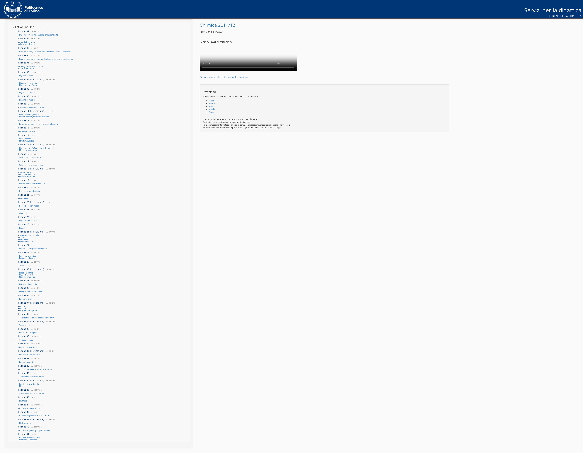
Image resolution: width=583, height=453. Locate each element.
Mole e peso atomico (28, 150)
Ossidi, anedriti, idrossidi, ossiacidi (34, 116)
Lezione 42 (23, 365)
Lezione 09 (23, 96)
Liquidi (22, 228)
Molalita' (23, 308)
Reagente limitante (27, 174)
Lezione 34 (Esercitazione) (31, 302)
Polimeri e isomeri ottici (29, 437)
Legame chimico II (27, 92)
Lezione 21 (23, 194)
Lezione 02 (23, 38)
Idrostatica (24, 237)
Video (211, 100)
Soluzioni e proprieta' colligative (33, 248)
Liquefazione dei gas (28, 220)
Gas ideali (23, 198)
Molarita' (23, 306)
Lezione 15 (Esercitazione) (31, 144)
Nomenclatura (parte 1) (29, 85)
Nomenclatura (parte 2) (29, 114)
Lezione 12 (23, 120)
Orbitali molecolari (27, 131)
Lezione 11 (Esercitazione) (31, 110)
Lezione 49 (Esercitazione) (31, 419)
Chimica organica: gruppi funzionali (34, 430)
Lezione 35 (23, 314)
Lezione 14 (23, 135)
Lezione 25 (23, 224)
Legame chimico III (27, 100)
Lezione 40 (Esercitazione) (31, 350)
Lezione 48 (23, 411)
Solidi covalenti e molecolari (31, 165)
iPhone (212, 103)
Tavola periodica (26, 68)
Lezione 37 (23, 328)
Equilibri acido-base (27, 362)
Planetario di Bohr (27, 44)
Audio (211, 112)
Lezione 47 (23, 404)
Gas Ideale (23, 239)
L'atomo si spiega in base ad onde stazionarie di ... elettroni (45, 51)
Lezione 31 (23, 280)
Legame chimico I (26, 75)
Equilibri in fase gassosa (29, 354)
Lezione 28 (23, 252)
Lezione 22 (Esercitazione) (31, 202)
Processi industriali (27, 258)
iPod (211, 106)
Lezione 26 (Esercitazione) (31, 231)
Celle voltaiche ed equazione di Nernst (35, 369)
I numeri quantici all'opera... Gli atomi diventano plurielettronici (46, 59)
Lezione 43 (23, 373)
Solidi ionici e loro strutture (31, 157)
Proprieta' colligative (28, 310)
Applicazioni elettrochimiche (31, 376)
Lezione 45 (23, 389)
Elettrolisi (23, 401)
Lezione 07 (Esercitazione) (31, 79)
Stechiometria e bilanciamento (32, 183)
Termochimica (25, 265)
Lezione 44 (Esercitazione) (31, 380)
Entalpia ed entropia (28, 284)
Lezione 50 (23, 426)
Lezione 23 (23, 209)
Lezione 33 (23, 295)
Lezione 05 (23, 62)
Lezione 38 (23, 336)
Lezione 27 (23, 245)
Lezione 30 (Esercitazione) (31, 269)
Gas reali (23, 213)
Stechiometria (25, 172)
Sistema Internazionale (29, 235)
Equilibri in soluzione (28, 347)
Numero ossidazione (28, 83)
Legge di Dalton (26, 275)
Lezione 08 (23, 88)
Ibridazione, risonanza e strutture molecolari (38, 124)
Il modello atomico (27, 42)
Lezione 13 (23, 127)
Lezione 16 (23, 153)
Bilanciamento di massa (29, 191)
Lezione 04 (23, 55)
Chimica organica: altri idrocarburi (34, 415)
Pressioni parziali (26, 273)
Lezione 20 (23, 187)
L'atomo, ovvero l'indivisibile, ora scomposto (38, 35)
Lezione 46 (23, 397)
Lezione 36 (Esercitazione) (31, 321)
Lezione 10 (23, 103)
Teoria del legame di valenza (31, 107)
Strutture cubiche (26, 141)
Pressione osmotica (27, 256)
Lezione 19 (23, 180)
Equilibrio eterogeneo (28, 332)
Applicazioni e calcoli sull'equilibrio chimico (38, 317)
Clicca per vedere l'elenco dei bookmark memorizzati (224, 77)
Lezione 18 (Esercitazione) (31, 168)
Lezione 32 (23, 287)
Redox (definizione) (27, 176)
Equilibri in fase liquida (29, 384)
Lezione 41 (23, 358)
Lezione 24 (23, 216)
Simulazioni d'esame (28, 439)
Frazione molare (26, 241)
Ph (20, 386)
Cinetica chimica (26, 340)
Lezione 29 (23, 261)
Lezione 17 (23, 161)
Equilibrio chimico (27, 299)
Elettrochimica (25, 423)
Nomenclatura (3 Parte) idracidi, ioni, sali (36, 148)
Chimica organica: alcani (29, 408)
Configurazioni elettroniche (31, 66)
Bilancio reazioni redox (29, 206)
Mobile (212, 109)
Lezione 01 (23, 31)
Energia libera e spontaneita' (31, 291)
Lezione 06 (23, 72)
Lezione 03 (23, 47)
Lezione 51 (23, 434)
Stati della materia (27, 277)
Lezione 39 (23, 343)
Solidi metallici (25, 138)
